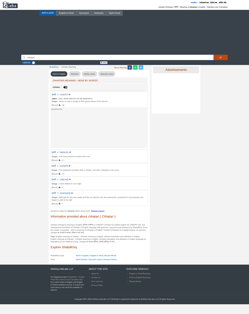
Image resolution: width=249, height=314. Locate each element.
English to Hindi (66, 13)
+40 (62, 105)
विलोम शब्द (213, 3)
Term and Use (97, 281)
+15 (62, 160)
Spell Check (114, 13)
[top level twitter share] (141, 67)
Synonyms (84, 13)
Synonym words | (96, 259)
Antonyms (98, 13)
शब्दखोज (194, 3)
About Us (95, 273)
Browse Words (110, 255)
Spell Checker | (82, 259)
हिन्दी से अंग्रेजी (48, 13)
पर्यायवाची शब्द (204, 3)
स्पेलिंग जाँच (222, 3)
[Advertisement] (124, 35)
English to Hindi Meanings (139, 273)
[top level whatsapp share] (135, 67)
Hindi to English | (83, 255)
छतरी (54, 94)
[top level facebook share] (129, 67)
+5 (61, 203)
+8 (61, 187)
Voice (104, 63)
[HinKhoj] (10, 5)
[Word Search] (24, 57)
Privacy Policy (97, 285)
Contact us (95, 277)
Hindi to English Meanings (139, 277)
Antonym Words (109, 259)
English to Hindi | (97, 255)
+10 (62, 174)
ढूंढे (221, 57)
